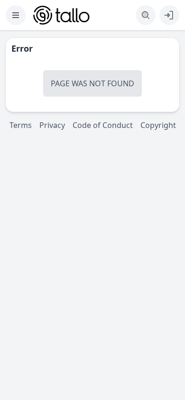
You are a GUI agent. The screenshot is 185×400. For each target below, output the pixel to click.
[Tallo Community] (61, 15)
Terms (20, 125)
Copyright (158, 125)
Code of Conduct (103, 125)
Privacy (52, 125)
